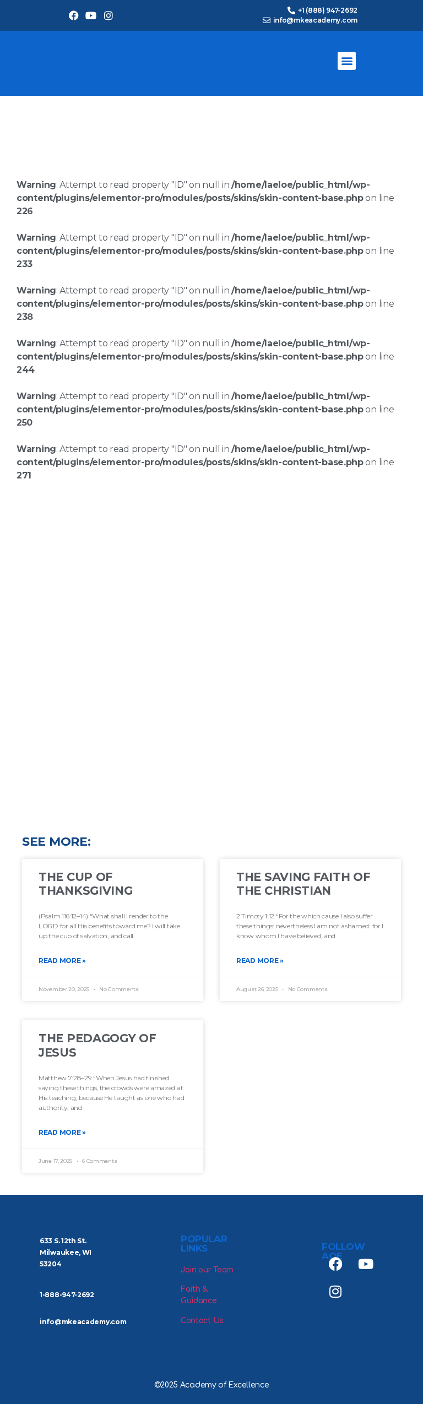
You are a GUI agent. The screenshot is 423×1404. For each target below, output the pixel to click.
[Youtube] (91, 16)
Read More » (62, 960)
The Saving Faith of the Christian (303, 883)
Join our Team (207, 1270)
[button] (347, 61)
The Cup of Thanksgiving (85, 883)
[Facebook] (74, 16)
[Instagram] (108, 16)
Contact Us (202, 1320)
